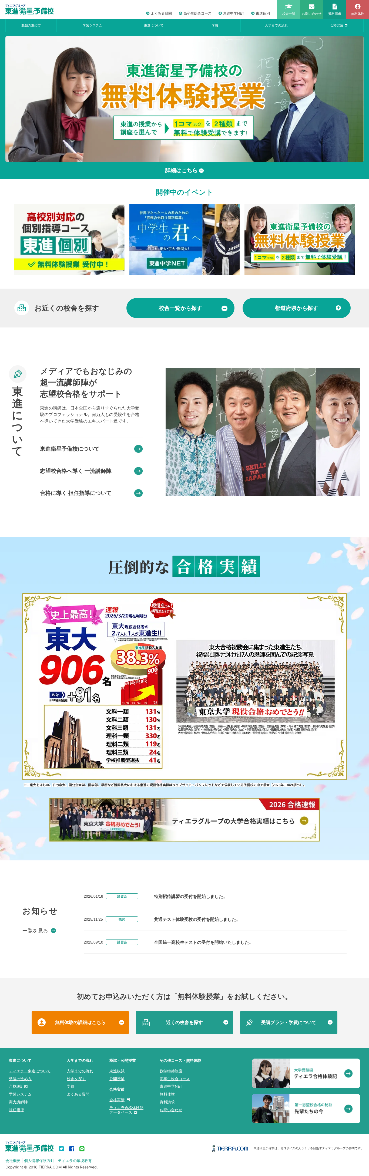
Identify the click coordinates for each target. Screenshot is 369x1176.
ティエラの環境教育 (75, 1160)
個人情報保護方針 (39, 1160)
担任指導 (16, 1109)
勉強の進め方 (31, 25)
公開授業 (117, 1078)
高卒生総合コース (197, 13)
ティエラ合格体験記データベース (126, 1109)
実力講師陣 (18, 1102)
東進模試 (117, 1071)
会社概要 (13, 1160)
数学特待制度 (171, 1071)
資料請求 (167, 1102)
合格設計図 (18, 1086)
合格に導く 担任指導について (76, 493)
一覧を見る (35, 931)
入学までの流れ (276, 25)
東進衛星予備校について (69, 448)
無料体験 (167, 1094)
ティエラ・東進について (30, 1071)
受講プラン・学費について (288, 1022)
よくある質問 (161, 13)
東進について (153, 25)
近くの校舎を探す (184, 1022)
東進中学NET (233, 13)
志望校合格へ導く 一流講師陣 (76, 471)
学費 (215, 25)
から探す (180, 308)
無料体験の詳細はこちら (80, 1022)
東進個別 (263, 13)
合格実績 (336, 25)
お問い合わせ (171, 1109)
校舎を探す (76, 1078)
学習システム (92, 25)
